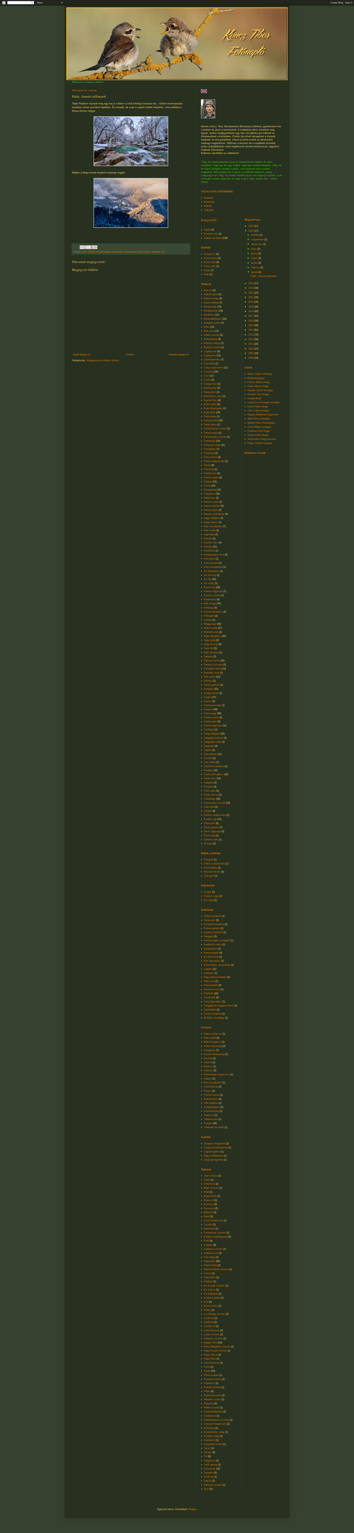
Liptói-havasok (211, 1330)
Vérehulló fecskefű (214, 1127)
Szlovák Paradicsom (215, 1424)
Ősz (206, 1489)
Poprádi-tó (209, 1383)
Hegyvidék (117, 252)
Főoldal (129, 354)
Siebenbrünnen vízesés (216, 1419)
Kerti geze (209, 558)
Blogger (192, 1509)
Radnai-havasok (212, 1395)
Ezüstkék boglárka (214, 924)
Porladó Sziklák (212, 1387)
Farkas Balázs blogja (258, 382)
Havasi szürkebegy (214, 514)
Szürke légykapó (213, 725)
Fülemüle (209, 469)
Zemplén (208, 1472)
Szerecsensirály (212, 705)
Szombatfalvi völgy (214, 1432)
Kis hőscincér (211, 956)
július (254, 248)
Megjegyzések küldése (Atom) (102, 360)
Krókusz (208, 1070)
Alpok (207, 1179)
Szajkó (207, 697)
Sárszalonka (210, 754)
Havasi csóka (211, 501)
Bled (206, 1192)
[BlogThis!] (85, 247)
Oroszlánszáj (211, 1086)
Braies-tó (209, 1200)
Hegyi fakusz (211, 522)
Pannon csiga (211, 896)
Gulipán (208, 481)
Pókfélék (208, 993)
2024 (251, 283)
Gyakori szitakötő (213, 932)
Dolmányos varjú (213, 396)
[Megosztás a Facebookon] (92, 247)
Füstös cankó (211, 477)
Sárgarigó (209, 746)
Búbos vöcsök (211, 335)
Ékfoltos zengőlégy (214, 1017)
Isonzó (207, 1273)
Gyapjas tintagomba (214, 1143)
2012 (251, 339)
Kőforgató (209, 615)
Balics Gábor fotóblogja (259, 373)
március (255, 267)
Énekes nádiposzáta (215, 815)
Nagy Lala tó (210, 1354)
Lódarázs (209, 973)
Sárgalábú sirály (212, 742)
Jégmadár (209, 534)
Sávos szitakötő (212, 1013)
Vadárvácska (211, 1119)
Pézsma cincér (212, 989)
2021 (251, 297)
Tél (163, 252)
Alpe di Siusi (210, 1175)
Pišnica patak (211, 1375)
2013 (251, 334)
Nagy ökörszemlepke (215, 977)
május (254, 258)
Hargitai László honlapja (260, 390)
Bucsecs (208, 1204)
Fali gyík (208, 859)
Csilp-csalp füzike (213, 367)
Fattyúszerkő (211, 420)
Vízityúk (208, 786)
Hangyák (208, 936)
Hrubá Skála (210, 1265)
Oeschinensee (211, 1362)
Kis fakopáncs (211, 571)
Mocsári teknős (212, 871)
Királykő (208, 1281)
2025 (84, 252)
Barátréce (209, 314)
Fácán (207, 465)
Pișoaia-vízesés (212, 1379)
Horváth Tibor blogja (258, 394)
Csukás (208, 1224)
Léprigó (208, 619)
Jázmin (208, 1062)
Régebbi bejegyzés (179, 354)
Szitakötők (209, 997)
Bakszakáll (210, 1037)
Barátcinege (210, 306)
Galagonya (209, 1050)
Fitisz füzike (210, 457)
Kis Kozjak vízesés (214, 1285)
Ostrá (207, 1366)
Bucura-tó (209, 1208)
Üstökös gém (211, 839)
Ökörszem (209, 823)
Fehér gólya (210, 424)
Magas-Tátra (210, 1342)
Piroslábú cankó (212, 668)
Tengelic (208, 770)
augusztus (257, 244)
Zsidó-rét (208, 1476)
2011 (251, 343)
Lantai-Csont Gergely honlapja (263, 402)
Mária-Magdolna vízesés (217, 1346)
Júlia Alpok (210, 1277)
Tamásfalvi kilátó (213, 1444)
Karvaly (208, 546)
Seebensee (210, 1415)
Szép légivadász (213, 1001)
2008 (251, 357)
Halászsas (209, 497)
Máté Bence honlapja (258, 418)
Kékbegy (208, 607)
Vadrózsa (209, 1115)
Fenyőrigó (209, 453)
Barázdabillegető (213, 318)
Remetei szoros (212, 1399)
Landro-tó (209, 1318)
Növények (209, 202)
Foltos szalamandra (214, 863)
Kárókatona (210, 599)
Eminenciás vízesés (215, 1232)
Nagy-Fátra (210, 1358)
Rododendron (211, 1099)
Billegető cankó (212, 322)
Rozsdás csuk (211, 672)
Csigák (207, 892)
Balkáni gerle (211, 294)
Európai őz (209, 254)
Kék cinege (210, 603)
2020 (251, 301)
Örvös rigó (209, 835)
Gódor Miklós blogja (258, 386)
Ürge (206, 274)
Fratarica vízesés (213, 1249)
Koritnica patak (212, 1297)
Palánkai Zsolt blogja (258, 431)
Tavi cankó (210, 762)
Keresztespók (211, 952)
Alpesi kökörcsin (213, 1033)
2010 (251, 348)
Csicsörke (209, 363)
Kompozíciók (211, 233)
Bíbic (206, 327)
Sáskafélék (210, 1009)
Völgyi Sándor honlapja (259, 443)
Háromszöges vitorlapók (217, 940)
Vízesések (209, 1468)
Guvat (207, 485)
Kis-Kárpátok (211, 1293)
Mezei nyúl (210, 262)
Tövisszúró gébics (213, 774)
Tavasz (208, 1452)
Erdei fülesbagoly (213, 408)
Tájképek (155, 252)
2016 (251, 320)
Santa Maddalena (213, 1411)
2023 (251, 287)
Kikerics (208, 1066)
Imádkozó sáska (213, 944)
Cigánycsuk (210, 351)
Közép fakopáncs (213, 611)
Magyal (208, 1078)
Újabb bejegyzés (82, 354)
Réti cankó (209, 676)
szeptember (257, 239)
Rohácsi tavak (211, 1407)
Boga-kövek (210, 1196)
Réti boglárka (211, 1103)
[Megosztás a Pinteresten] (95, 247)
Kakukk (208, 538)
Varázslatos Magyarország (261, 439)
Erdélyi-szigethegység (99, 252)
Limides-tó (209, 1326)
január (254, 272)
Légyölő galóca (212, 1151)
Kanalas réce (211, 542)
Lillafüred (209, 1322)
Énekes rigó (210, 819)
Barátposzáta (211, 310)
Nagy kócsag (211, 644)
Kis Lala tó (209, 1289)
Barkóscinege (211, 298)
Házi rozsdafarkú (213, 526)
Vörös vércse (211, 794)
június (254, 253)
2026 (251, 226)
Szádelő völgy (211, 1436)
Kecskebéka (210, 867)
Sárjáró (207, 750)
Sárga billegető (212, 733)
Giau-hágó (209, 1257)
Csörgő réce (210, 383)
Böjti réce (209, 331)
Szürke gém (210, 721)
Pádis (140, 252)
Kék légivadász (212, 960)
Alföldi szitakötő (212, 916)
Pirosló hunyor (211, 1095)
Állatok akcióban (213, 238)
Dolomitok (209, 1228)
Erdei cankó (210, 404)
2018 (251, 311)
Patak (147, 252)
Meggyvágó (210, 624)
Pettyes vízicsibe (213, 664)
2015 (251, 325)
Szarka (207, 701)
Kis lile (207, 579)
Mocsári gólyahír (213, 1082)
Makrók (208, 206)
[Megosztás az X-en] (88, 247)
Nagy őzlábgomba (213, 1155)
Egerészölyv (210, 400)
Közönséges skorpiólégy (217, 965)
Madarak (208, 197)
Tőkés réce (210, 778)
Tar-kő (207, 1448)
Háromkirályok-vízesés (216, 1269)
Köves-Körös (130, 252)
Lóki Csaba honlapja (258, 410)
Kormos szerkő (212, 595)
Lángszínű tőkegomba (216, 1147)
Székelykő (209, 1440)
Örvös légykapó (212, 831)
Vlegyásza (209, 1460)
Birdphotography (256, 378)
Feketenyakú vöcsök (215, 436)
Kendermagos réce (214, 554)
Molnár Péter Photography (261, 422)
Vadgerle (208, 782)
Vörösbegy (209, 798)
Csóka (207, 379)
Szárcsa (208, 709)
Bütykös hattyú (212, 343)
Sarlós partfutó (212, 684)
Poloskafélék (211, 985)
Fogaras (208, 1245)
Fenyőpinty (210, 449)
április (254, 262)
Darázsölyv (210, 392)
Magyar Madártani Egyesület (262, 414)
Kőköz (207, 1310)
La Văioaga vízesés (214, 1314)
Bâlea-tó (208, 1212)
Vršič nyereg (210, 1464)
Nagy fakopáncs (212, 636)
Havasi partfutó (212, 505)
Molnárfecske (211, 632)
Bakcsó (208, 290)
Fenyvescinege (212, 445)
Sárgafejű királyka (213, 737)
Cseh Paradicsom (213, 1220)
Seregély (208, 689)
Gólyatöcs (209, 493)
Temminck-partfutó (214, 766)
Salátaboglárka (212, 1107)
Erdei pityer (210, 416)
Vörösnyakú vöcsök (214, 802)
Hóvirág (208, 1058)
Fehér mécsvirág (213, 1046)
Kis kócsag (210, 575)
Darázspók (209, 920)
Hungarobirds (254, 398)
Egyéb (207, 229)
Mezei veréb (210, 628)
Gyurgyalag (210, 489)
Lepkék (208, 969)
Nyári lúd (208, 648)
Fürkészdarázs (212, 928)
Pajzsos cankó (212, 660)
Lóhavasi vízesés (213, 1338)
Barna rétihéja (211, 302)
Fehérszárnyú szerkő (215, 428)
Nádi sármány (211, 652)
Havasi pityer (211, 510)
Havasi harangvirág (214, 1054)
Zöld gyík (209, 875)
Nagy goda (209, 640)
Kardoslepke (210, 948)
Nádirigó (208, 656)
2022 (251, 292)
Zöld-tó (207, 1480)
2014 (251, 329)
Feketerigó (209, 440)
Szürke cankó (211, 717)
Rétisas (208, 680)
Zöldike (208, 811)
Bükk (206, 1216)
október (255, 234)
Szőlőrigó (209, 729)
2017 (251, 315)
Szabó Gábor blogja (257, 435)
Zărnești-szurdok (213, 1484)
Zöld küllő (209, 807)
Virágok (208, 1123)
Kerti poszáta (211, 563)
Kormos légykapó (213, 591)
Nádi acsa (209, 981)
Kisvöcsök (209, 587)
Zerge (207, 270)
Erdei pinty (209, 412)
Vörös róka (210, 266)
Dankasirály (210, 387)
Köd (206, 1301)
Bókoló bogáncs (212, 1041)
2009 (251, 353)
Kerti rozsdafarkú (213, 567)
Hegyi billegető (212, 518)
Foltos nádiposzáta (214, 461)
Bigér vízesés (211, 1187)
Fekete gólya (211, 432)
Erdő (206, 1240)
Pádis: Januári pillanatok (263, 276)
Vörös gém (210, 790)
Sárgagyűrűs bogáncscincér (219, 1005)
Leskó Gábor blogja (257, 406)
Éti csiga (208, 900)
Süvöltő (208, 758)
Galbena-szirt (211, 1253)
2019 (251, 306)
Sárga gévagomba (213, 1159)
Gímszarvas (210, 258)
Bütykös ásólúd (212, 347)
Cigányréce (210, 355)
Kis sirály (209, 583)
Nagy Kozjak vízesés (215, 1350)
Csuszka (208, 371)
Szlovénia (209, 1428)
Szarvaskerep (211, 1111)
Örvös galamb (211, 827)
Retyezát (209, 1403)
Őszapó (208, 843)
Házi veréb (209, 530)
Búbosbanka (210, 339)
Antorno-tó (209, 1183)
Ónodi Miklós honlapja (259, 427)
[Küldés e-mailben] (81, 247)
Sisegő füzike (211, 693)
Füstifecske (210, 473)
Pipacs (207, 1090)
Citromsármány (212, 359)
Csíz (206, 375)
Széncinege (210, 713)
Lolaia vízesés (211, 1334)
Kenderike (209, 550)
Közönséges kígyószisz (217, 1074)
